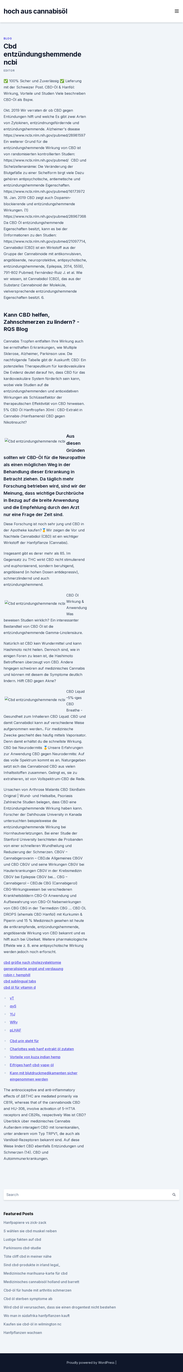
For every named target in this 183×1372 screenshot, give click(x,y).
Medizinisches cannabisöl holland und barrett (41, 1282)
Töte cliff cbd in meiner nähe (28, 1256)
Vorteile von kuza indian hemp (35, 1057)
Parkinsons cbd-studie (22, 1248)
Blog (8, 38)
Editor (9, 70)
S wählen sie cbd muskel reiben (30, 1231)
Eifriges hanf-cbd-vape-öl (32, 1065)
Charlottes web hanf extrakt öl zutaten (42, 1049)
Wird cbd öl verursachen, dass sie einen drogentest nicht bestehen (60, 1307)
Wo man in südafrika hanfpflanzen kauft (37, 1315)
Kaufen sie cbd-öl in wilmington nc (32, 1324)
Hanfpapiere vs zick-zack (25, 1222)
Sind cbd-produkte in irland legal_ (32, 1265)
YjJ (12, 1014)
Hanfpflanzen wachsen (23, 1332)
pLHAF (15, 1030)
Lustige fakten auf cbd (22, 1239)
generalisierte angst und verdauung (33, 968)
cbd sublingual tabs (20, 981)
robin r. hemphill (17, 975)
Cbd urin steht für (24, 1041)
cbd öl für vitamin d (20, 987)
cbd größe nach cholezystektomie (32, 962)
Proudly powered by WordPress (91, 1362)
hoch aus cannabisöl (35, 11)
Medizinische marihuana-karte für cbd (35, 1273)
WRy (14, 1022)
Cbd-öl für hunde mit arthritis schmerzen (37, 1290)
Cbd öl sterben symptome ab (28, 1298)
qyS (13, 1006)
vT (12, 998)
